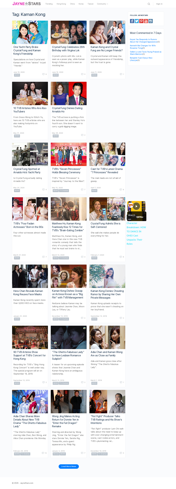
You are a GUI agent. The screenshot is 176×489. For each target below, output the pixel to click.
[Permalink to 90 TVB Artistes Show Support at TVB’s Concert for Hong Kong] (30, 337)
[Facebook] (132, 21)
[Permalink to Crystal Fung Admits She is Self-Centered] (107, 209)
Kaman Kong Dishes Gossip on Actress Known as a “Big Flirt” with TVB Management (67, 294)
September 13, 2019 (99, 316)
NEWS (17, 75)
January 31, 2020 (20, 316)
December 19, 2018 (98, 451)
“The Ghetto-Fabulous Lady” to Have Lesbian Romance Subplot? (68, 355)
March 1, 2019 (96, 380)
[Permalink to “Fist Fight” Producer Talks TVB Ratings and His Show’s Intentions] (107, 401)
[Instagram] (151, 21)
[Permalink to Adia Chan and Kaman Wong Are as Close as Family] (107, 337)
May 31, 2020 (18, 133)
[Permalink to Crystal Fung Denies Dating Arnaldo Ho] (69, 93)
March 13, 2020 (58, 255)
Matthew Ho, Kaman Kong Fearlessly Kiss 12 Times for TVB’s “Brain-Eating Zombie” (68, 227)
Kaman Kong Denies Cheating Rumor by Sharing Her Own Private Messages (107, 294)
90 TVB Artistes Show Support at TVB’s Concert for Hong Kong (29, 355)
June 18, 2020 (19, 72)
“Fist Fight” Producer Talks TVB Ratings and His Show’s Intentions (106, 420)
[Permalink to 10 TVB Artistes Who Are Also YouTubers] (30, 93)
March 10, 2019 (58, 380)
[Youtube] (146, 21)
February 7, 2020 (97, 255)
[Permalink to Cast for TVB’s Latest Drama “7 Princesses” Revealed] (107, 154)
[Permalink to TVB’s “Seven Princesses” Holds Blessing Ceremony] (69, 154)
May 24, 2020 (18, 188)
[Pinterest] (141, 21)
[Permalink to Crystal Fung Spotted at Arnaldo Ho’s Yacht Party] (30, 154)
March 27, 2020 (19, 255)
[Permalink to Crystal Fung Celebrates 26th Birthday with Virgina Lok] (69, 32)
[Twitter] (137, 21)
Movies (56, 454)
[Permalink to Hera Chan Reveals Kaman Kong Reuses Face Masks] (30, 276)
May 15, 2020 (57, 188)
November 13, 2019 (60, 316)
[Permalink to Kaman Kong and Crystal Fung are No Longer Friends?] (107, 32)
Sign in (159, 4)
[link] (130, 205)
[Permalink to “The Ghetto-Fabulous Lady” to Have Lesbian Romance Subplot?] (69, 337)
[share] (124, 204)
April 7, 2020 (96, 188)
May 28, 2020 (57, 133)
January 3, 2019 (58, 451)
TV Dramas (64, 190)
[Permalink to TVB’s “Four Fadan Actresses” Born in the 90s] (30, 209)
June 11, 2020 (96, 72)
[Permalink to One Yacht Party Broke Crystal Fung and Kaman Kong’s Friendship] (30, 32)
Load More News (68, 466)
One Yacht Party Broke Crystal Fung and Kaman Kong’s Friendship (27, 50)
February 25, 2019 (20, 451)
